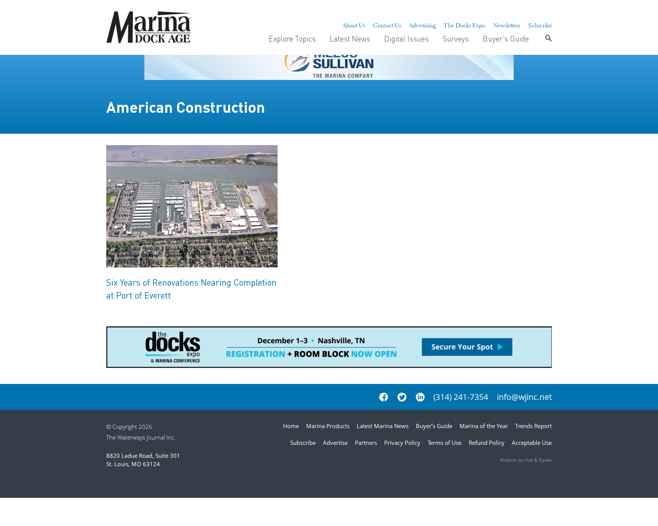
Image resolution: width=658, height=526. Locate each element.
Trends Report (533, 426)
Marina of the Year (484, 426)
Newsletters (506, 24)
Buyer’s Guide (506, 38)
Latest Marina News (383, 426)
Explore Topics (292, 38)
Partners (366, 442)
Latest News (350, 38)
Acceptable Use (532, 442)
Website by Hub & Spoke (526, 460)
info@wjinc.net (524, 397)
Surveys (456, 38)
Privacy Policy (402, 442)
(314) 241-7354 (460, 397)
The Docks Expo (464, 24)
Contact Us (387, 24)
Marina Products (328, 426)
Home (291, 426)
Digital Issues (406, 38)
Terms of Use (445, 442)
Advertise (335, 442)
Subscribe (540, 24)
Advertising (422, 24)
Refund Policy (487, 442)
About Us (353, 24)
